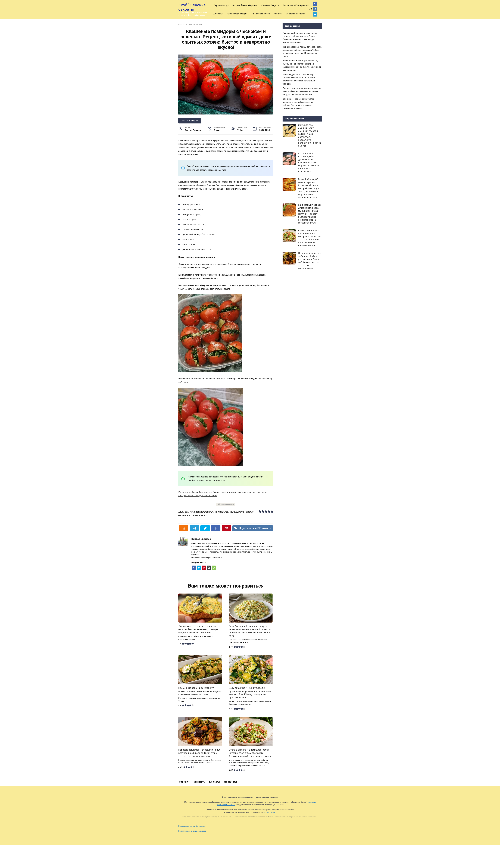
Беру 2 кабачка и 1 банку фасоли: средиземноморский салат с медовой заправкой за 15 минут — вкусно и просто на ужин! (250, 693)
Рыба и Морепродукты (238, 13)
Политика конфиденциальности (192, 831)
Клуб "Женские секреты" (192, 7)
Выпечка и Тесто (261, 13)
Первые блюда (221, 5)
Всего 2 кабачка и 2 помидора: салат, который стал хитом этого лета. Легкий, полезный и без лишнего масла (250, 752)
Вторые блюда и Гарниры (245, 5)
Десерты (218, 13)
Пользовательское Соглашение (192, 826)
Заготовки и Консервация (295, 5)
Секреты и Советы (295, 13)
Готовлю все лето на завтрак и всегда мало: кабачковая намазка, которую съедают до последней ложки (199, 629)
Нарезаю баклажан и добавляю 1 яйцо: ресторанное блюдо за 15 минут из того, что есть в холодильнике (199, 752)
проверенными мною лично (232, 546)
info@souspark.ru (270, 812)
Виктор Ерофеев (201, 538)
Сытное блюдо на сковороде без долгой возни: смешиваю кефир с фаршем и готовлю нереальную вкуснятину (308, 162)
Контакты (214, 782)
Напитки (278, 13)
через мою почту (214, 557)
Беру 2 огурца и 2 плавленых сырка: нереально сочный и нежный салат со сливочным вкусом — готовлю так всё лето (249, 631)
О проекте (184, 782)
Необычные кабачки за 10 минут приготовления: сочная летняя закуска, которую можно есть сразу (199, 691)
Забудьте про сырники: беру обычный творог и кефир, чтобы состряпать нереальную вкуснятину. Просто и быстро (309, 135)
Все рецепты (230, 782)
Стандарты (199, 782)
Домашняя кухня (226, 504)
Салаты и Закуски (270, 5)
